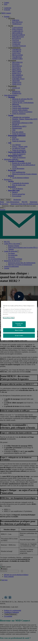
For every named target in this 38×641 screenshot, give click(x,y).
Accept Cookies (19, 335)
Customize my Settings (19, 324)
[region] (19, 320)
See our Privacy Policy (8, 317)
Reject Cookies (19, 330)
